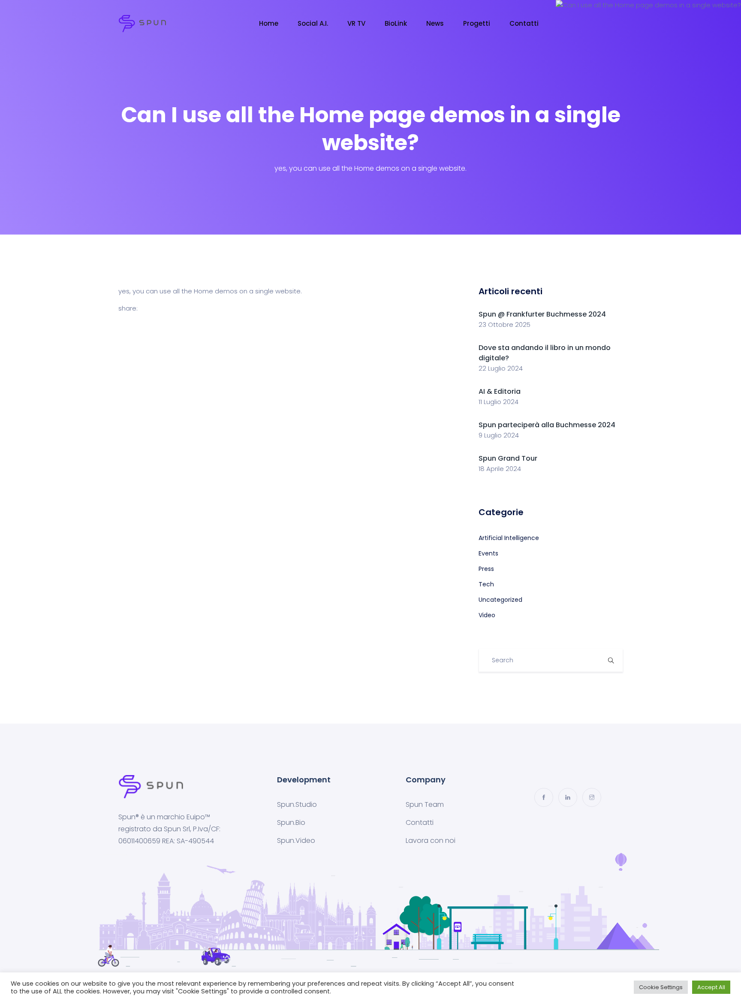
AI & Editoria (500, 391)
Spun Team (425, 804)
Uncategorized (500, 599)
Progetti (476, 23)
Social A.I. (313, 23)
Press (486, 568)
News (435, 23)
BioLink (396, 23)
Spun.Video (296, 840)
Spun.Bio (291, 822)
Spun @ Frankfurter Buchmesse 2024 (542, 314)
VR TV (356, 23)
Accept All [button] (711, 987)
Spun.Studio (297, 804)
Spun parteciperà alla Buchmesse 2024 (547, 425)
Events (488, 553)
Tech (486, 584)
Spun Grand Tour (508, 458)
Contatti (524, 23)
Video (487, 615)
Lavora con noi (430, 840)
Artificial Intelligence (509, 538)
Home (268, 23)
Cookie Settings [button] (661, 987)
